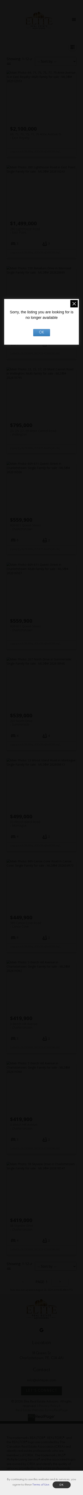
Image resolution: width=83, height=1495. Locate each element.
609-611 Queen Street (25, 527)
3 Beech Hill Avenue (23, 1025)
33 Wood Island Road (25, 823)
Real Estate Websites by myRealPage (42, 1410)
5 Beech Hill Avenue (23, 1126)
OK (41, 332)
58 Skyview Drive (21, 1227)
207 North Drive (21, 722)
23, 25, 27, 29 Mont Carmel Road (33, 432)
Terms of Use (40, 1484)
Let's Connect (41, 1391)
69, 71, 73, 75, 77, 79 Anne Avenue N (35, 136)
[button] (41, 1330)
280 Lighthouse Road (25, 230)
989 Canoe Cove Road (25, 924)
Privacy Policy (49, 1406)
